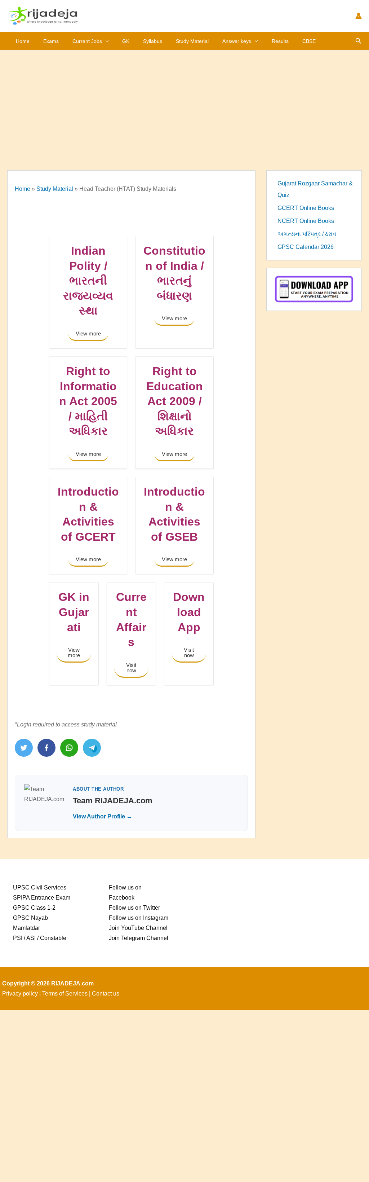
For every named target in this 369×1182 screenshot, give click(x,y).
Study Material (192, 41)
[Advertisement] (184, 104)
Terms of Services (65, 993)
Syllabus (152, 41)
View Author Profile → (102, 816)
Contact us (105, 993)
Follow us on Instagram (138, 918)
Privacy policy (20, 993)
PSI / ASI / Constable (39, 938)
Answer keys (236, 41)
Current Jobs (87, 41)
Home (23, 41)
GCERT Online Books (305, 208)
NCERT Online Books (305, 221)
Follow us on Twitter (134, 908)
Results (280, 41)
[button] (105, 41)
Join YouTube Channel (138, 928)
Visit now (131, 667)
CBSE (309, 41)
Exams (51, 41)
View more (88, 333)
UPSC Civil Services (39, 887)
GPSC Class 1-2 (34, 908)
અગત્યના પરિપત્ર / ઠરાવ (306, 234)
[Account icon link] (358, 16)
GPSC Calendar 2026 (305, 247)
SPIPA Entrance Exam (41, 898)
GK (125, 41)
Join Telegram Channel (138, 938)
